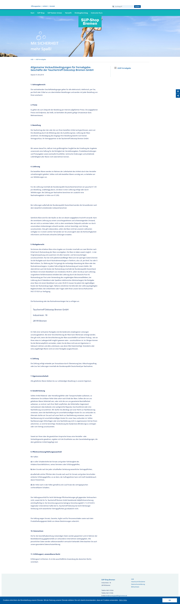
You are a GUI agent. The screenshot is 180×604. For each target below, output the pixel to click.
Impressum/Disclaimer (138, 582)
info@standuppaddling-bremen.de (116, 595)
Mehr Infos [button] (123, 600)
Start (32, 13)
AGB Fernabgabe (41, 59)
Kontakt (52, 6)
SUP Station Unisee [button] (55, 13)
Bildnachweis (135, 587)
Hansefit (68, 13)
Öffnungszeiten (36, 6)
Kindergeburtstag (81, 13)
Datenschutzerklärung (138, 584)
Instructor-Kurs (96, 13)
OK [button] (170, 600)
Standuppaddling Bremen (90, 28)
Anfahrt (45, 6)
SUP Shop (40, 13)
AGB (32, 59)
